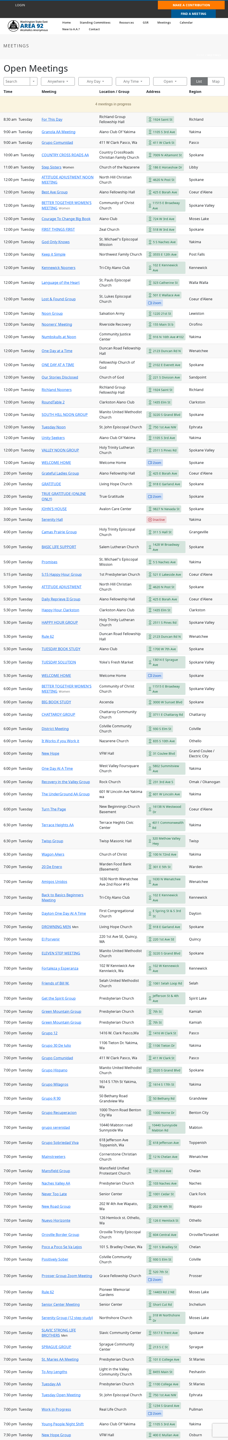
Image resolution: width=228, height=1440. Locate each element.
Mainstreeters (53, 1156)
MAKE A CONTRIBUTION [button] (191, 5)
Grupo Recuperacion (59, 1112)
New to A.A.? (71, 29)
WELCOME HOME (56, 462)
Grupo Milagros (55, 1084)
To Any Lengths (54, 1371)
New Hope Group (56, 1434)
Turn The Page (54, 809)
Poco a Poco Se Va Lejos (62, 1246)
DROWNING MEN (56, 926)
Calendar (186, 22)
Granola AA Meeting (58, 131)
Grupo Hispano (54, 1070)
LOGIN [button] (20, 5)
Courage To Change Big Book (66, 218)
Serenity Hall (52, 519)
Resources (126, 22)
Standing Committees (95, 22)
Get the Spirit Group (59, 998)
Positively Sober (55, 1259)
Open (168, 81)
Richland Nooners (57, 389)
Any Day (93, 81)
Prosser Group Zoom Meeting (67, 1275)
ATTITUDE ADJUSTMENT (61, 586)
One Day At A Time (57, 768)
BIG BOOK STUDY (56, 702)
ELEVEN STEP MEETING (61, 953)
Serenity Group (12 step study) (67, 1317)
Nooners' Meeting (57, 324)
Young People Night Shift (63, 1424)
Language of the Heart (61, 282)
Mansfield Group (56, 1170)
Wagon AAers (53, 854)
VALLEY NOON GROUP (60, 450)
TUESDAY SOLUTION (59, 662)
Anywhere (56, 81)
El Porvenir (51, 939)
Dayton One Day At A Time (64, 913)
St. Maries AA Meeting (60, 1359)
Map (216, 81)
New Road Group (56, 1206)
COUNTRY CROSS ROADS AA (65, 154)
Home (66, 22)
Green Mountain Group (61, 1011)
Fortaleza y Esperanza (60, 968)
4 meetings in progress (113, 104)
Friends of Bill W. (55, 983)
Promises (49, 562)
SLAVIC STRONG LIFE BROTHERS (59, 1333)
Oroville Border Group (60, 1234)
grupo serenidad (56, 1127)
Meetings (164, 22)
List (199, 81)
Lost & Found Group (59, 299)
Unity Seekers (53, 437)
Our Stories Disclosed (60, 377)
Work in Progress (56, 1409)
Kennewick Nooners (58, 267)
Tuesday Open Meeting (61, 1394)
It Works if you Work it (60, 740)
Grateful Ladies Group (60, 473)
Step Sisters (51, 167)
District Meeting (55, 728)
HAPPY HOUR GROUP (60, 622)
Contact (94, 29)
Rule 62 (48, 636)
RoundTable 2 (53, 402)
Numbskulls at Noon (59, 336)
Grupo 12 (49, 1033)
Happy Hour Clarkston (60, 610)
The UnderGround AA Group (66, 794)
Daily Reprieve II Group (61, 599)
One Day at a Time (57, 350)
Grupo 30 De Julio (56, 1045)
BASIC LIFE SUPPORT (59, 546)
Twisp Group (52, 840)
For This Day (52, 119)
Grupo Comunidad (57, 142)
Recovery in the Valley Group (66, 781)
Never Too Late (54, 1193)
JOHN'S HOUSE (54, 508)
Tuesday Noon (54, 427)
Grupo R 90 (51, 1098)
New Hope (50, 753)
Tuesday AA (51, 1384)
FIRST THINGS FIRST (58, 229)
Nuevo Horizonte (56, 1220)
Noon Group (52, 313)
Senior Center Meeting (61, 1304)
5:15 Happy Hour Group (62, 574)
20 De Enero (52, 866)
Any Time (131, 81)
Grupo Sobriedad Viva (60, 1142)
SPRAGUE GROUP (56, 1346)
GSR (146, 22)
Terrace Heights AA (58, 824)
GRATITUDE (51, 483)
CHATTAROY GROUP (58, 714)
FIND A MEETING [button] (193, 14)
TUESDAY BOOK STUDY (61, 648)
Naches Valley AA (56, 1183)
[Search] (34, 81)
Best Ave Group (55, 192)
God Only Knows (56, 241)
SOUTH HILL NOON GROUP (65, 414)
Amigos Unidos (54, 881)
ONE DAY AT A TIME (58, 364)
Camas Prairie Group (59, 531)
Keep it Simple (53, 254)
